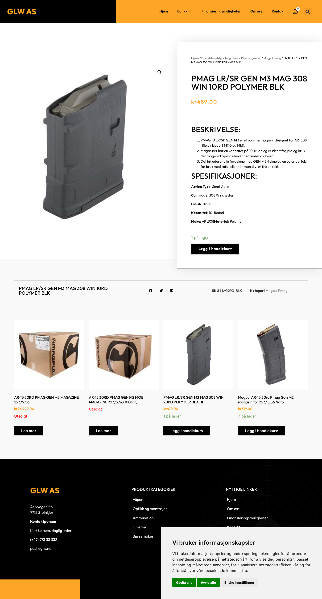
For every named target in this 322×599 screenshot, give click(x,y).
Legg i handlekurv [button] (186, 430)
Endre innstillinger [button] (239, 582)
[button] (308, 12)
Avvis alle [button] (208, 582)
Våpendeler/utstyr (211, 58)
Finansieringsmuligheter (221, 11)
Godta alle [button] (184, 582)
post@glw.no (40, 548)
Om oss (256, 11)
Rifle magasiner (251, 58)
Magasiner (232, 58)
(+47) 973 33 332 (43, 539)
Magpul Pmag (272, 58)
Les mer (28, 430)
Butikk (182, 11)
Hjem (163, 11)
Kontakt (278, 11)
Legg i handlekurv (215, 249)
